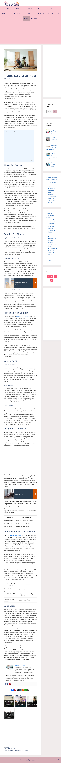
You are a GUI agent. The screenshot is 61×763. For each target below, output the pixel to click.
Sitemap (33, 760)
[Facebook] (6, 684)
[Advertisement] (30, 32)
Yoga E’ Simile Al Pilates (11, 749)
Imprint (28, 760)
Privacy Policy (17, 759)
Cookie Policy (25, 759)
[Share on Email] (28, 690)
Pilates (7, 747)
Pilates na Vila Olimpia (22, 316)
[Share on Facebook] (12, 690)
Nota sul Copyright (35, 759)
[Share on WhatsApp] (25, 690)
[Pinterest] (10, 684)
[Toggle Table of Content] (30, 160)
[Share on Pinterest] (15, 690)
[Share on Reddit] (23, 690)
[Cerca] (55, 111)
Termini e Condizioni (46, 759)
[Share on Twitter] (18, 690)
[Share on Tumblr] (20, 690)
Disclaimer (55, 759)
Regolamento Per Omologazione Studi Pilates (16, 750)
